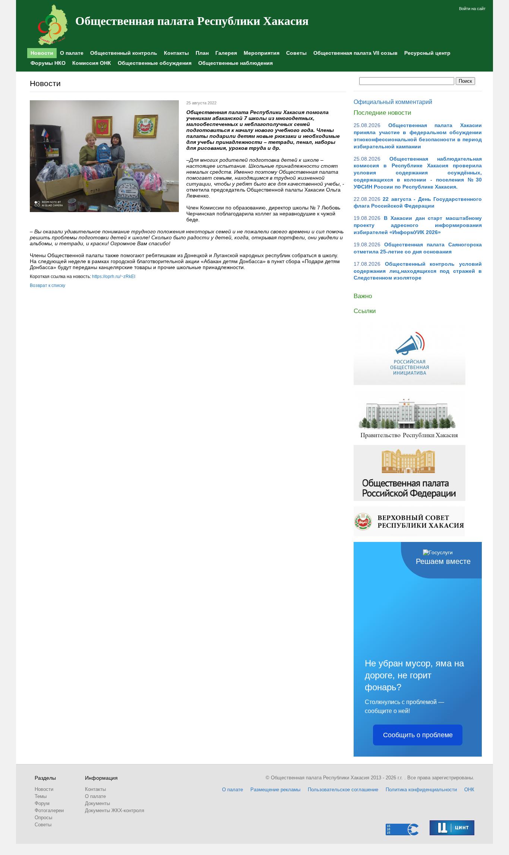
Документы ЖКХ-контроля (114, 810)
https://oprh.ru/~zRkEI (113, 276)
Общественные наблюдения (235, 63)
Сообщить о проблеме (418, 735)
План (202, 53)
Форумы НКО (48, 63)
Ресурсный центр (427, 53)
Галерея (226, 53)
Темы (41, 796)
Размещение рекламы (275, 789)
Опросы (43, 817)
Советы (296, 53)
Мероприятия (261, 53)
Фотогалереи (49, 810)
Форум (42, 803)
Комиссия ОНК (91, 63)
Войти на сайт (472, 8)
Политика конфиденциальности (421, 789)
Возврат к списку (47, 285)
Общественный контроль (123, 53)
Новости (42, 53)
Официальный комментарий (393, 102)
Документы (97, 803)
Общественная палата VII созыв (355, 53)
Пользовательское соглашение (343, 789)
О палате (71, 53)
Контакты (176, 53)
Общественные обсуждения (155, 63)
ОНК (469, 789)
